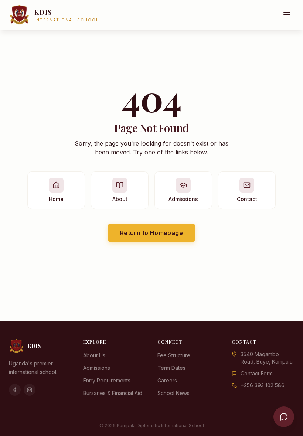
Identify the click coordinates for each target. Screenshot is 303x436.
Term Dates (171, 368)
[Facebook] (15, 390)
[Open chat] (283, 416)
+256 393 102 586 (263, 385)
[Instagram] (29, 390)
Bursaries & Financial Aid (112, 393)
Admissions (96, 368)
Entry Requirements (106, 380)
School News (173, 393)
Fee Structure (173, 355)
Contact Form (257, 373)
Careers (167, 380)
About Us (94, 355)
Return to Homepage (151, 232)
